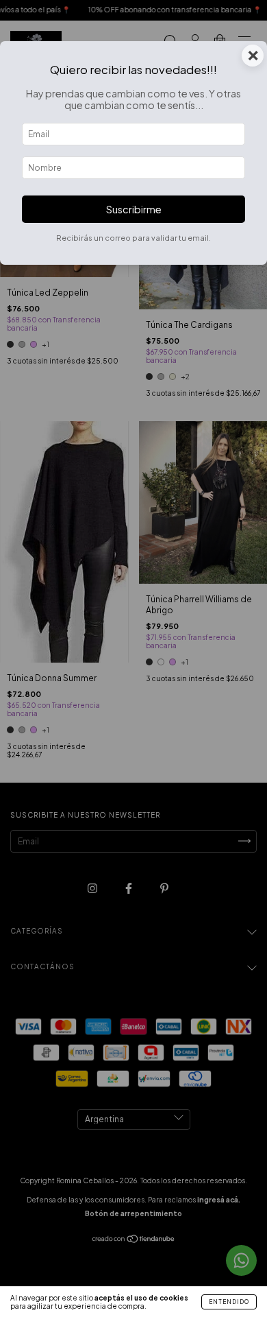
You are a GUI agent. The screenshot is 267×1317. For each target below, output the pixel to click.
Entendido (229, 1301)
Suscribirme (134, 209)
